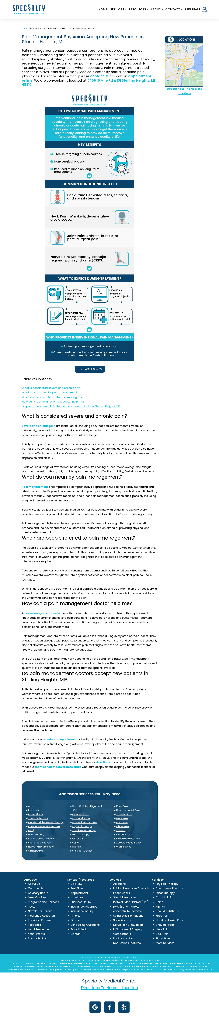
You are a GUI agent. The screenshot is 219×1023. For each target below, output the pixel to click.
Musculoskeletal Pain (128, 838)
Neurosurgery (36, 834)
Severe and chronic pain (38, 426)
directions (103, 762)
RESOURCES (137, 9)
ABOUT (156, 9)
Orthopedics (35, 850)
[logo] (29, 9)
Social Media (79, 929)
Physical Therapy (82, 826)
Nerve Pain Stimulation (41, 846)
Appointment (79, 893)
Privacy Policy (37, 938)
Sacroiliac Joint (123, 920)
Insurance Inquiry (82, 911)
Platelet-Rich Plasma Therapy (45, 822)
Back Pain (122, 822)
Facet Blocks (35, 814)
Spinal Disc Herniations (41, 838)
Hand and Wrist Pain (128, 810)
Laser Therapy (80, 834)
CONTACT (172, 9)
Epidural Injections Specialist (132, 888)
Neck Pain (122, 818)
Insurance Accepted (41, 916)
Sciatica (120, 830)
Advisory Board (38, 893)
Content (76, 934)
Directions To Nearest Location (109, 987)
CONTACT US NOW (89, 369)
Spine (75, 842)
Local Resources (39, 929)
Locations (77, 897)
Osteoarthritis (80, 814)
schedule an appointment (60, 739)
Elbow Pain (122, 826)
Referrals (192, 9)
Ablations (33, 806)
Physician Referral (40, 920)
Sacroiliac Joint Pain (39, 842)
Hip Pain (76, 846)
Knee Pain (122, 806)
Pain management (35, 487)
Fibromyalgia (123, 834)
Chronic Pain (79, 838)
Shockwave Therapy (84, 830)
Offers (75, 920)
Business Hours (81, 902)
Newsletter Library (40, 911)
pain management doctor (42, 613)
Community (36, 888)
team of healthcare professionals (58, 767)
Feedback (34, 925)
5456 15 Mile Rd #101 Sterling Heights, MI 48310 (88, 82)
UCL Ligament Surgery (127, 929)
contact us (99, 76)
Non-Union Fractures (84, 822)
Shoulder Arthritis (82, 850)
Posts (31, 906)
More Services (165, 943)
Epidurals (33, 810)
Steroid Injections (38, 818)
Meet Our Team (38, 897)
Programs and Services (43, 902)
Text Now (77, 888)
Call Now (76, 884)
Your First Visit (37, 934)
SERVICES (117, 9)
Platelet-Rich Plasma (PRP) (131, 902)
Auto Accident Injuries (129, 842)
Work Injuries (123, 846)
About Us (34, 884)
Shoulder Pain (124, 814)
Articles (75, 916)
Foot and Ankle (81, 818)
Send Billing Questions (85, 925)
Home (102, 9)
